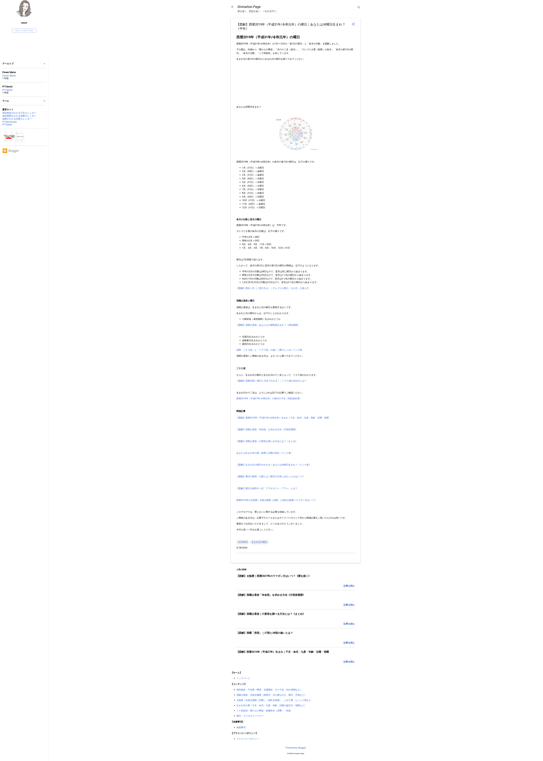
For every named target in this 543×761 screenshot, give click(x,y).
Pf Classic (7, 90)
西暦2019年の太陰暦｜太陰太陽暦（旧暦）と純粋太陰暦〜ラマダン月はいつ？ (276, 500)
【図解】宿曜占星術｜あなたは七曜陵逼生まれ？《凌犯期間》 (268, 325)
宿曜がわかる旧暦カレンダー (17, 119)
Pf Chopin (7, 124)
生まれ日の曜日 (259, 542)
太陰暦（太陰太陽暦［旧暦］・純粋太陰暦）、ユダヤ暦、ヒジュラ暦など (273, 700)
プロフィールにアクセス (24, 31)
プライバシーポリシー (247, 738)
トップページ (243, 678)
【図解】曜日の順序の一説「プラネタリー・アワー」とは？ (267, 488)
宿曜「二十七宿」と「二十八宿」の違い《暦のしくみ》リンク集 (269, 350)
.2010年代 (243, 542)
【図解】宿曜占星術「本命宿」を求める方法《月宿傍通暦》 (267, 429)
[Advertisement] (295, 83)
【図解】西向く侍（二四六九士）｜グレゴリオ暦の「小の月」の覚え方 (272, 288)
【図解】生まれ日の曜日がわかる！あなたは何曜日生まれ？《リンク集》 (273, 464)
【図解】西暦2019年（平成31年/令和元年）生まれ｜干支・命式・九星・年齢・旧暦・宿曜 (282, 417)
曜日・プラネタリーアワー (250, 716)
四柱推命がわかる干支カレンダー (19, 113)
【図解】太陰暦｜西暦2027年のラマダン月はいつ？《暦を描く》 (273, 575)
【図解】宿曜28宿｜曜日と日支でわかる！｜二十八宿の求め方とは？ (271, 380)
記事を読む (349, 585)
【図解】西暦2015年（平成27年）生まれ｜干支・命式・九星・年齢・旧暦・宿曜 (282, 651)
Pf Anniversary (9, 121)
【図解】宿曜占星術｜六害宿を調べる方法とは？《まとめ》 (267, 441)
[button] (353, 24)
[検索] (359, 7)
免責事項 (240, 727)
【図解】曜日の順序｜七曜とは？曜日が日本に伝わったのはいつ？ (270, 476)
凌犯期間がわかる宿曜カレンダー (19, 116)
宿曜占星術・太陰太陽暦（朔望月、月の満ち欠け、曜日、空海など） (271, 695)
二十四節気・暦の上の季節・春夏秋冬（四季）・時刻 (263, 710)
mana (24, 23)
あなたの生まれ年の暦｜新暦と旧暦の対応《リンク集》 (264, 453)
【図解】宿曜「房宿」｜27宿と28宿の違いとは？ (264, 632)
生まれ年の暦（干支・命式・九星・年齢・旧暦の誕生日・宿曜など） (271, 705)
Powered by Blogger (295, 747)
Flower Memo (9, 75)
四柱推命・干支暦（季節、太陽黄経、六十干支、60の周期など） (269, 689)
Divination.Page (249, 7)
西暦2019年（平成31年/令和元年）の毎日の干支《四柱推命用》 (269, 398)
